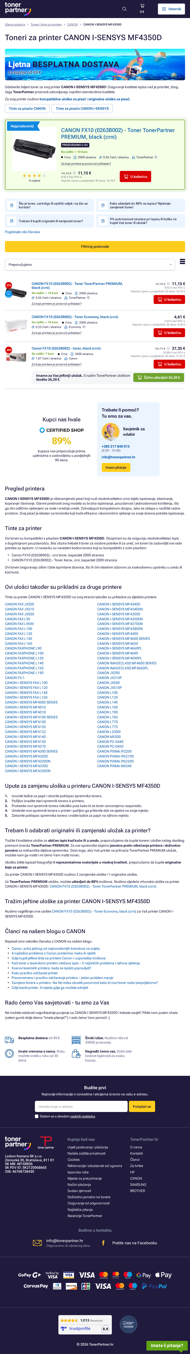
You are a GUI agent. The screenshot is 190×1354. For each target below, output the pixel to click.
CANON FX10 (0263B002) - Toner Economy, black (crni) (75, 317)
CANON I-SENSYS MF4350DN (120, 619)
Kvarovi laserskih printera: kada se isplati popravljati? (51, 968)
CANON (72, 24)
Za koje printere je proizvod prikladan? (86, 163)
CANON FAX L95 (17, 619)
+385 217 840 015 (116, 446)
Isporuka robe (78, 1172)
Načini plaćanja (79, 1185)
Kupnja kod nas (81, 1139)
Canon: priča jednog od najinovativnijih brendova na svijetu (56, 948)
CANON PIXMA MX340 (114, 766)
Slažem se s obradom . (68, 1116)
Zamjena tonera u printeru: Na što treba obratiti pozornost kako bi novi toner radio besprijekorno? (85, 983)
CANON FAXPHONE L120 (24, 658)
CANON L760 (107, 717)
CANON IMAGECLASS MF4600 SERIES (126, 663)
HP (132, 1172)
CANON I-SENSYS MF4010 (25, 707)
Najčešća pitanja (80, 1210)
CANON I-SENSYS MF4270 (25, 746)
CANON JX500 (108, 683)
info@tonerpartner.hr (118, 457)
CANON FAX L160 (18, 644)
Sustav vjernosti (79, 1191)
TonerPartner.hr (144, 1139)
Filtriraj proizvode (95, 246)
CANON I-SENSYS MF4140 (25, 737)
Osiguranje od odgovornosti (89, 1203)
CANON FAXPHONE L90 (23, 648)
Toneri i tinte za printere (46, 24)
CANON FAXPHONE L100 (24, 653)
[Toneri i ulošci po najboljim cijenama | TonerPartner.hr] (18, 9)
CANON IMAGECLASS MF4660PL (122, 668)
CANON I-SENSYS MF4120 (25, 727)
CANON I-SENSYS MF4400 (117, 634)
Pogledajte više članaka (22, 232)
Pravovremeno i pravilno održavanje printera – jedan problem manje (62, 978)
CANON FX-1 (15, 678)
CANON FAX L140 (18, 639)
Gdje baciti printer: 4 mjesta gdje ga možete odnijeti (50, 988)
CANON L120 (107, 697)
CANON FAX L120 (18, 634)
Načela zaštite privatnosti (86, 1153)
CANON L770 (107, 722)
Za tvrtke (136, 1166)
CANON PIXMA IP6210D (115, 756)
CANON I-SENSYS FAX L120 (26, 688)
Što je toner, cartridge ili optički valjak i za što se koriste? (53, 205)
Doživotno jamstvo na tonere (89, 1197)
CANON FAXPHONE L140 (24, 663)
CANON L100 (107, 693)
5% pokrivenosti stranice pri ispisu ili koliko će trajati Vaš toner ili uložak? (143, 221)
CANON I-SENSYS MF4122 (25, 732)
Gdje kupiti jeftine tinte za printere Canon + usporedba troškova (59, 958)
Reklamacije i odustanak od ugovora (95, 1166)
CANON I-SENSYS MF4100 (25, 722)
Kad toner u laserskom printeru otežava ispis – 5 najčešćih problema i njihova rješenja (76, 963)
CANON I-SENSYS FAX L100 (26, 683)
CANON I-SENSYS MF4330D (26, 766)
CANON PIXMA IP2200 (114, 751)
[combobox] (90, 265)
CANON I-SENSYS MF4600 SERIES (123, 639)
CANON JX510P (109, 688)
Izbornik (174, 9)
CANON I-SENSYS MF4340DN (120, 609)
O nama (136, 1147)
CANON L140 (107, 702)
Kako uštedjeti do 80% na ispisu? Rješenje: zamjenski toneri (140, 205)
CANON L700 (107, 712)
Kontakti (136, 1153)
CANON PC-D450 (110, 746)
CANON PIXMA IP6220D (115, 761)
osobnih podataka (82, 1116)
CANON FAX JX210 (19, 609)
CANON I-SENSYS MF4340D (118, 604)
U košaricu (138, 177)
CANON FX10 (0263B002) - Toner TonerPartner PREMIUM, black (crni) (103, 886)
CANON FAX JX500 (19, 614)
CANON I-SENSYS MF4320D (26, 756)
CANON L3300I (109, 732)
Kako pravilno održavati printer (35, 973)
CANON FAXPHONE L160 (24, 668)
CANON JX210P (109, 678)
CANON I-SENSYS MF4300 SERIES (31, 751)
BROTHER (137, 1191)
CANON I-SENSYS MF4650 (117, 644)
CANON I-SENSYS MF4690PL (119, 658)
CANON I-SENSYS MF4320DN (27, 761)
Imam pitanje (116, 467)
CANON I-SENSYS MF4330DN (27, 771)
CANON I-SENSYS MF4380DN (120, 629)
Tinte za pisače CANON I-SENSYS (82, 108)
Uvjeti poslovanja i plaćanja (88, 1147)
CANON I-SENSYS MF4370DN (120, 624)
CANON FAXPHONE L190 (24, 673)
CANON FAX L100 (18, 629)
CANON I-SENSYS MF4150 (25, 742)
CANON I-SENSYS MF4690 (117, 653)
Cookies (74, 1160)
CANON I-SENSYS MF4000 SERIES (31, 702)
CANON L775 (107, 727)
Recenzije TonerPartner (85, 1216)
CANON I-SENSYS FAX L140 (26, 693)
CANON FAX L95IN (19, 624)
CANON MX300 (109, 737)
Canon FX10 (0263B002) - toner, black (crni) (66, 348)
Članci (135, 1160)
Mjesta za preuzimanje (85, 1178)
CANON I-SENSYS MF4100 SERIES (31, 717)
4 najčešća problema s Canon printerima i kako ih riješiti (53, 953)
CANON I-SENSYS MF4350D (118, 614)
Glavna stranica (15, 24)
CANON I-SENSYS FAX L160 (26, 697)
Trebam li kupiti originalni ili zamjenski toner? (51, 221)
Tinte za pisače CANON (27, 108)
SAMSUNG (138, 1185)
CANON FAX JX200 (19, 604)
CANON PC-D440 (110, 742)
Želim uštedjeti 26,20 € (162, 377)
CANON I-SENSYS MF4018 (25, 712)
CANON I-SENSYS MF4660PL (119, 648)
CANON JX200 (108, 673)
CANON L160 (107, 707)
